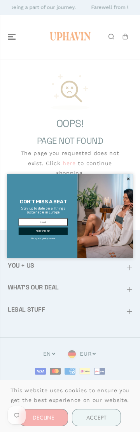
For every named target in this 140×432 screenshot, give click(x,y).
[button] (43, 231)
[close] (128, 178)
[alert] (70, 216)
